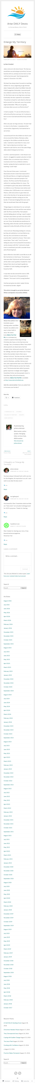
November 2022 (8, 777)
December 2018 (8, 960)
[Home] (15, 1073)
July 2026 (7, 604)
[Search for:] (12, 588)
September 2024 (9, 691)
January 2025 (8, 675)
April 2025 (7, 663)
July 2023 (7, 745)
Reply (5, 489)
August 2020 (7, 882)
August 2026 (7, 601)
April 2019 (7, 945)
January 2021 (8, 863)
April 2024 (7, 710)
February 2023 (8, 765)
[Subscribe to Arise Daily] (19, 1073)
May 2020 (7, 894)
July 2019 (7, 933)
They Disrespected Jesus (11, 1033)
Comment (25, 569)
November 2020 (8, 870)
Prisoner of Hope (7, 451)
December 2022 (8, 773)
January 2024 (8, 722)
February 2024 (8, 718)
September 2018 (9, 972)
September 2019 (9, 925)
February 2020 (8, 906)
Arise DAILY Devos (17, 23)
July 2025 (7, 651)
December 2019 (8, 914)
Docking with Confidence (11, 1045)
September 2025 (9, 644)
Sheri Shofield (8, 417)
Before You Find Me (15, 378)
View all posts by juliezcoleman (18, 442)
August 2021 (7, 835)
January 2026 (8, 628)
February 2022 (8, 812)
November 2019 (8, 917)
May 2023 (7, 753)
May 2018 (7, 988)
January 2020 (8, 910)
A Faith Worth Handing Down (12, 1023)
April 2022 (7, 804)
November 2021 (8, 824)
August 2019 (7, 929)
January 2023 (8, 769)
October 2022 (8, 780)
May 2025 (7, 659)
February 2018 (8, 1000)
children (18, 411)
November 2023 (8, 730)
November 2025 (8, 636)
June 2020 (7, 890)
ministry (21, 414)
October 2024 (8, 687)
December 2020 (8, 867)
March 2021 (7, 855)
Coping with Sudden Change (12, 1037)
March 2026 (7, 620)
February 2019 (8, 953)
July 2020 (7, 886)
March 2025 (7, 667)
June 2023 (7, 749)
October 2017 (8, 1007)
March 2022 (7, 808)
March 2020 (7, 902)
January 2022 (8, 816)
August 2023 (7, 741)
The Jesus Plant (8, 1041)
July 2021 (7, 839)
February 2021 (8, 859)
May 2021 (7, 847)
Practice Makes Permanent (12, 1053)
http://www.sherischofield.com (14, 380)
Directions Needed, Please (11, 1029)
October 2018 (8, 968)
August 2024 (7, 694)
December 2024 (8, 679)
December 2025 (8, 632)
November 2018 (8, 964)
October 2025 (8, 640)
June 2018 (7, 984)
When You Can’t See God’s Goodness (27, 452)
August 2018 (7, 976)
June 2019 (7, 937)
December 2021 (8, 820)
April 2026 (7, 616)
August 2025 (7, 647)
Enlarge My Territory (10, 414)
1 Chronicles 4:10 (9, 411)
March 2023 (7, 761)
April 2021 (7, 851)
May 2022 (7, 800)
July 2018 (7, 980)
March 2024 (7, 714)
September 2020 (9, 878)
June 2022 (7, 796)
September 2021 (9, 831)
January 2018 (8, 1004)
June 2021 (7, 843)
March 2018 (7, 996)
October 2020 (8, 874)
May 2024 (7, 706)
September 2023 (9, 737)
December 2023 (8, 726)
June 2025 (7, 655)
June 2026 (7, 608)
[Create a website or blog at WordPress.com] (17, 1078)
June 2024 (7, 702)
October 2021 (8, 827)
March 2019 (7, 949)
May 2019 (7, 941)
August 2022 (7, 788)
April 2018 (7, 992)
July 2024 (7, 698)
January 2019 (8, 957)
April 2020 (7, 898)
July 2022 (7, 792)
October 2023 (8, 734)
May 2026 (7, 612)
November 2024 (8, 683)
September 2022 (9, 784)
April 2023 (7, 757)
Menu (18, 34)
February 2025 (8, 671)
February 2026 (8, 624)
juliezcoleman (22, 59)
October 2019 (8, 921)
